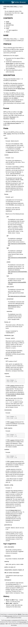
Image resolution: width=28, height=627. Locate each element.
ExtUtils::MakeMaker (11, 90)
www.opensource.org (13, 305)
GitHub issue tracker (9, 616)
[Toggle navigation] (3, 2)
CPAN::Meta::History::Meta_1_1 (11, 6)
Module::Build (9, 63)
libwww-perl (10, 152)
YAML (21, 112)
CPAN (4, 8)
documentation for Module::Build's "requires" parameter (15, 394)
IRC (6, 623)
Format (7, 27)
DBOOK (19, 614)
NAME (7, 21)
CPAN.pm (15, 515)
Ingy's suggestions (13, 30)
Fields (7, 28)
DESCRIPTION (10, 25)
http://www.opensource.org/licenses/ (17, 296)
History (7, 32)
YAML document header (13, 123)
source (21, 6)
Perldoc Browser (20, 2)
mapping (9, 133)
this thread (12, 117)
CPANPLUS (6, 100)
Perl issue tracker (22, 621)
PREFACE (8, 23)
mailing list (2, 623)
